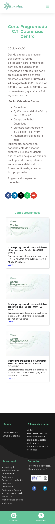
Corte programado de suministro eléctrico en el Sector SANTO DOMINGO (27, 363)
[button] (8, 195)
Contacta (13, 520)
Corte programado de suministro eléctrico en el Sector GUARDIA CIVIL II (27, 250)
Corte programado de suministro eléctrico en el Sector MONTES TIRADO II (27, 307)
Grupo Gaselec (11, 436)
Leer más (11, 265)
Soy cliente (41, 520)
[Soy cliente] (41, 515)
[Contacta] (13, 515)
